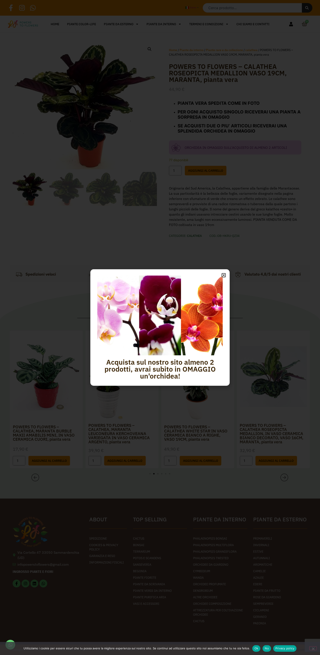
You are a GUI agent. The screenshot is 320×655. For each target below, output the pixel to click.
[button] (223, 275)
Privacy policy (285, 648)
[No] (313, 648)
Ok (256, 648)
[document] (160, 327)
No (267, 648)
